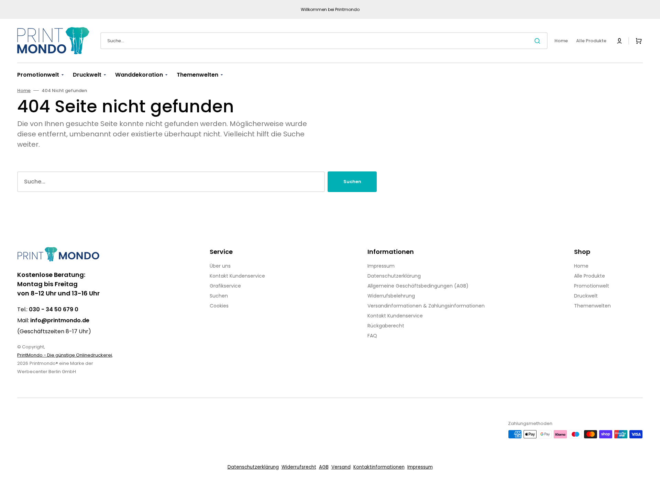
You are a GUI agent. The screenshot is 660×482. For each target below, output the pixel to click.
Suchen (352, 181)
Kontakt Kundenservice (237, 275)
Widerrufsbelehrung (391, 295)
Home (24, 90)
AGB (324, 467)
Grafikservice (225, 285)
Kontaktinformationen (379, 467)
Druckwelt (586, 295)
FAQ (372, 335)
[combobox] (324, 40)
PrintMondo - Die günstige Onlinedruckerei (64, 355)
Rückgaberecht (385, 325)
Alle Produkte (589, 275)
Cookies (219, 305)
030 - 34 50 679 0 (53, 309)
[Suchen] (539, 40)
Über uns (220, 265)
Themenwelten (592, 305)
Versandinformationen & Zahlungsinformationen (426, 305)
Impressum (381, 265)
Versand (341, 467)
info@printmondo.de (59, 320)
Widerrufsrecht (299, 467)
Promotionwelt (591, 285)
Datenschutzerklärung (394, 275)
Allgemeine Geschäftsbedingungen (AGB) (418, 285)
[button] (619, 40)
